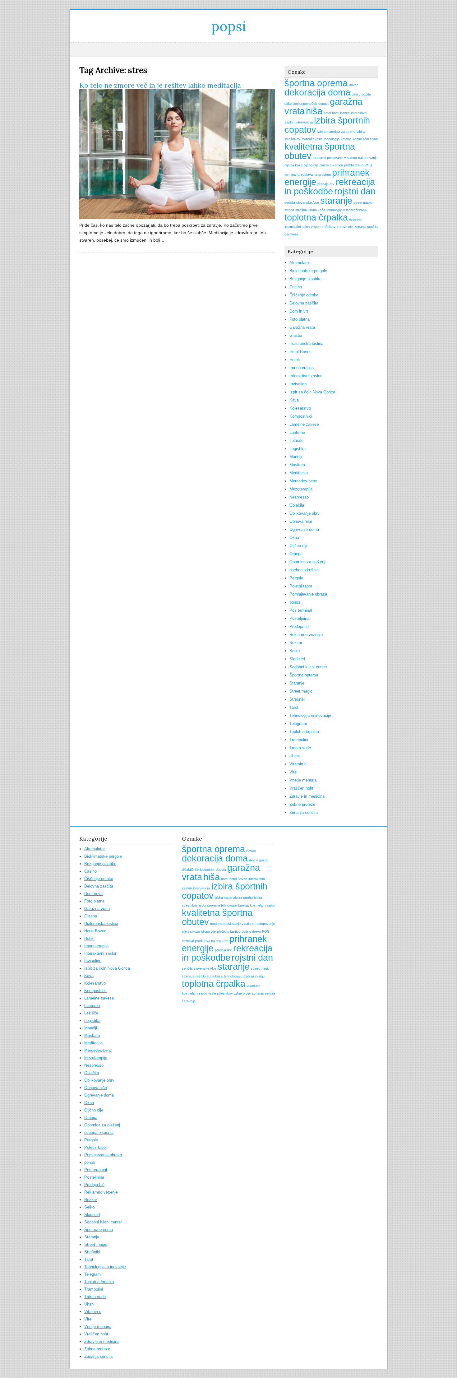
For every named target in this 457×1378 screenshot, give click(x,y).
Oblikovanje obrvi (305, 513)
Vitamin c (298, 764)
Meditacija (298, 473)
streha (289, 210)
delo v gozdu (361, 94)
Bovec (353, 85)
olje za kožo (293, 165)
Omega (295, 553)
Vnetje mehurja (302, 780)
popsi (228, 26)
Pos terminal (300, 610)
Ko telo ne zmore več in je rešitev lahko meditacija (160, 85)
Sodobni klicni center (308, 667)
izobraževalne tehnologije (320, 139)
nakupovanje (367, 158)
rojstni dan (355, 191)
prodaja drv (326, 184)
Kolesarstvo (300, 408)
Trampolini (298, 739)
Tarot (293, 707)
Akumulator (299, 262)
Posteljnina (299, 618)
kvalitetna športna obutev (319, 151)
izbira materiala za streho (336, 131)
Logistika (297, 448)
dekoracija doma (317, 92)
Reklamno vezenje (306, 634)
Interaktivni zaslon (305, 375)
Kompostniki (300, 416)
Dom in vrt (298, 311)
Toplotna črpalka (304, 731)
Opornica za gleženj (307, 561)
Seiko (294, 650)
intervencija (304, 122)
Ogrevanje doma (304, 529)
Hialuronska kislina (306, 343)
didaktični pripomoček (300, 103)
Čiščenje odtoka (303, 295)
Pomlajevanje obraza (308, 594)
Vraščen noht (301, 788)
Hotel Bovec (300, 351)
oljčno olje (311, 165)
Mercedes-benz (303, 481)
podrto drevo (353, 165)
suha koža (317, 210)
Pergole (296, 578)
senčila (289, 202)
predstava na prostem (314, 174)
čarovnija (291, 234)
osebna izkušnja (304, 570)
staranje (336, 200)
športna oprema (316, 83)
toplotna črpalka (316, 217)
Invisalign (298, 384)
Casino (295, 287)
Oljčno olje (298, 545)
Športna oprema (303, 675)
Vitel (293, 772)
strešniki (301, 210)
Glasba (295, 335)
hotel (327, 113)
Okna (294, 537)
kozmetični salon (365, 139)
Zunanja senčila (303, 812)
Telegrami (298, 723)
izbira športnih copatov (327, 125)
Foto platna (299, 319)
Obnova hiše (300, 521)
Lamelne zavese (304, 424)
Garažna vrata (302, 327)
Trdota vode (300, 747)
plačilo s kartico (331, 165)
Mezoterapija (300, 489)
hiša (314, 111)
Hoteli (294, 359)
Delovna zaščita (303, 303)
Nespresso (299, 497)
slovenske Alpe (307, 202)
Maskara (297, 464)
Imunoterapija (301, 367)
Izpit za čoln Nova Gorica (312, 392)
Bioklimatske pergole (308, 270)
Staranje (296, 683)
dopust (323, 103)
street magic (362, 202)
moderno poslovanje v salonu (335, 158)
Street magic (300, 691)
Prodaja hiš (299, 626)
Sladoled (297, 659)
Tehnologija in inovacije (310, 715)
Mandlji (295, 456)
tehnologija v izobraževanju (346, 210)
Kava (294, 400)
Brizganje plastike (305, 278)
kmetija (346, 139)
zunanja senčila (366, 227)
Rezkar (295, 642)
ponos (294, 602)
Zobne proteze (302, 804)
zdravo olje (345, 227)
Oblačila (296, 505)
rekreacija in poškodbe (329, 186)
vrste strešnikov (323, 227)
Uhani (294, 756)
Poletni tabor (300, 586)
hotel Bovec (341, 113)
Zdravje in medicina (307, 796)
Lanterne (297, 432)
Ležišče (296, 440)
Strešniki (297, 699)
